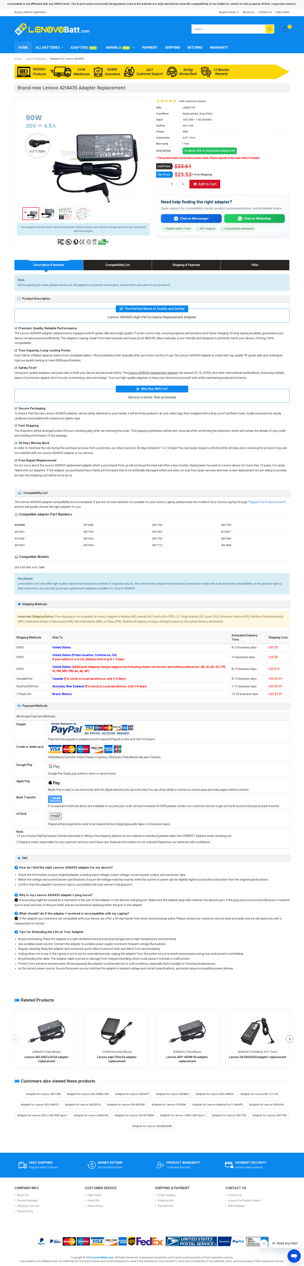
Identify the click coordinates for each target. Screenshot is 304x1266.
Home (23, 47)
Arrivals (117, 47)
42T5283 (88, 524)
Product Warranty (27, 1200)
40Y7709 (88, 531)
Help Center (283, 12)
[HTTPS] (257, 1241)
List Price (164, 166)
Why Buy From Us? (28, 1205)
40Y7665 (157, 531)
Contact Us (265, 12)
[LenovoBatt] (53, 29)
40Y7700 (157, 524)
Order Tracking (166, 1195)
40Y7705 (226, 524)
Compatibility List (117, 265)
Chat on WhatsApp (257, 218)
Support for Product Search (267, 502)
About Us (248, 12)
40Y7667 (19, 545)
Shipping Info (166, 1200)
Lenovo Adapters (35, 58)
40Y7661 (19, 531)
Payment (150, 47)
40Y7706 (157, 538)
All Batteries (48, 47)
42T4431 (226, 531)
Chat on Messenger (194, 218)
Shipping (172, 47)
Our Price (164, 174)
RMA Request (236, 1205)
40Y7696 (226, 538)
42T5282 (19, 538)
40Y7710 (157, 545)
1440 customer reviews (192, 101)
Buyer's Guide (227, 12)
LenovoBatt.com (103, 1257)
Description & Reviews (49, 265)
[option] (83, 155)
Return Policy (95, 1205)
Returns (195, 47)
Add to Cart (207, 184)
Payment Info (165, 1205)
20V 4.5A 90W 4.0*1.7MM (29, 567)
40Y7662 (88, 538)
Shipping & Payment (186, 265)
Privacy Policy (25, 1211)
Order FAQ (93, 1200)
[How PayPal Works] (231, 1241)
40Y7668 (226, 545)
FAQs (255, 265)
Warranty (219, 47)
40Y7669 (88, 545)
